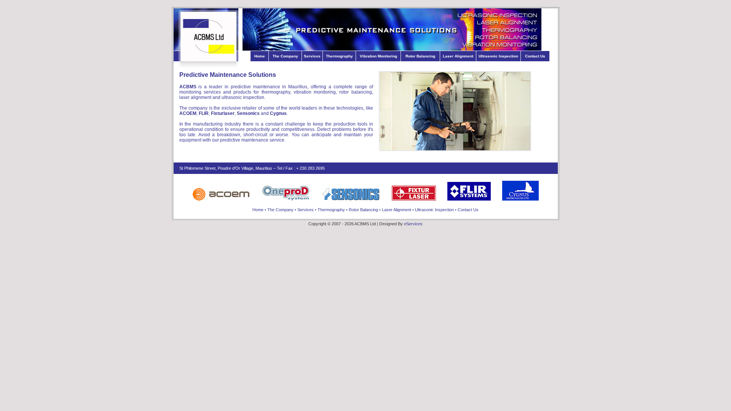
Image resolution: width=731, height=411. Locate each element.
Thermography (339, 56)
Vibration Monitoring (378, 56)
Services (312, 56)
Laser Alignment (458, 56)
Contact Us (535, 56)
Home (259, 56)
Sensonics (248, 113)
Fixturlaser (223, 113)
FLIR (204, 113)
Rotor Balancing (420, 56)
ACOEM (187, 113)
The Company (285, 56)
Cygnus (278, 113)
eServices (413, 223)
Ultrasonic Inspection (498, 56)
